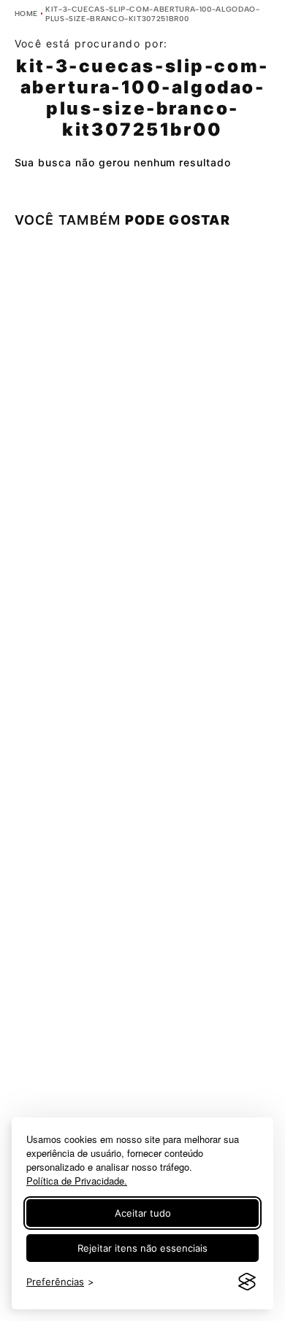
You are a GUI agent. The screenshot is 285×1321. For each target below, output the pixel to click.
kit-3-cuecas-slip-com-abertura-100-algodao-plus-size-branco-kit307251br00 (152, 13)
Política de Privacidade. (76, 1181)
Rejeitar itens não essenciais (142, 1248)
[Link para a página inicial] (27, 13)
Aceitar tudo (143, 1213)
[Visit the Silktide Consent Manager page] (247, 1282)
